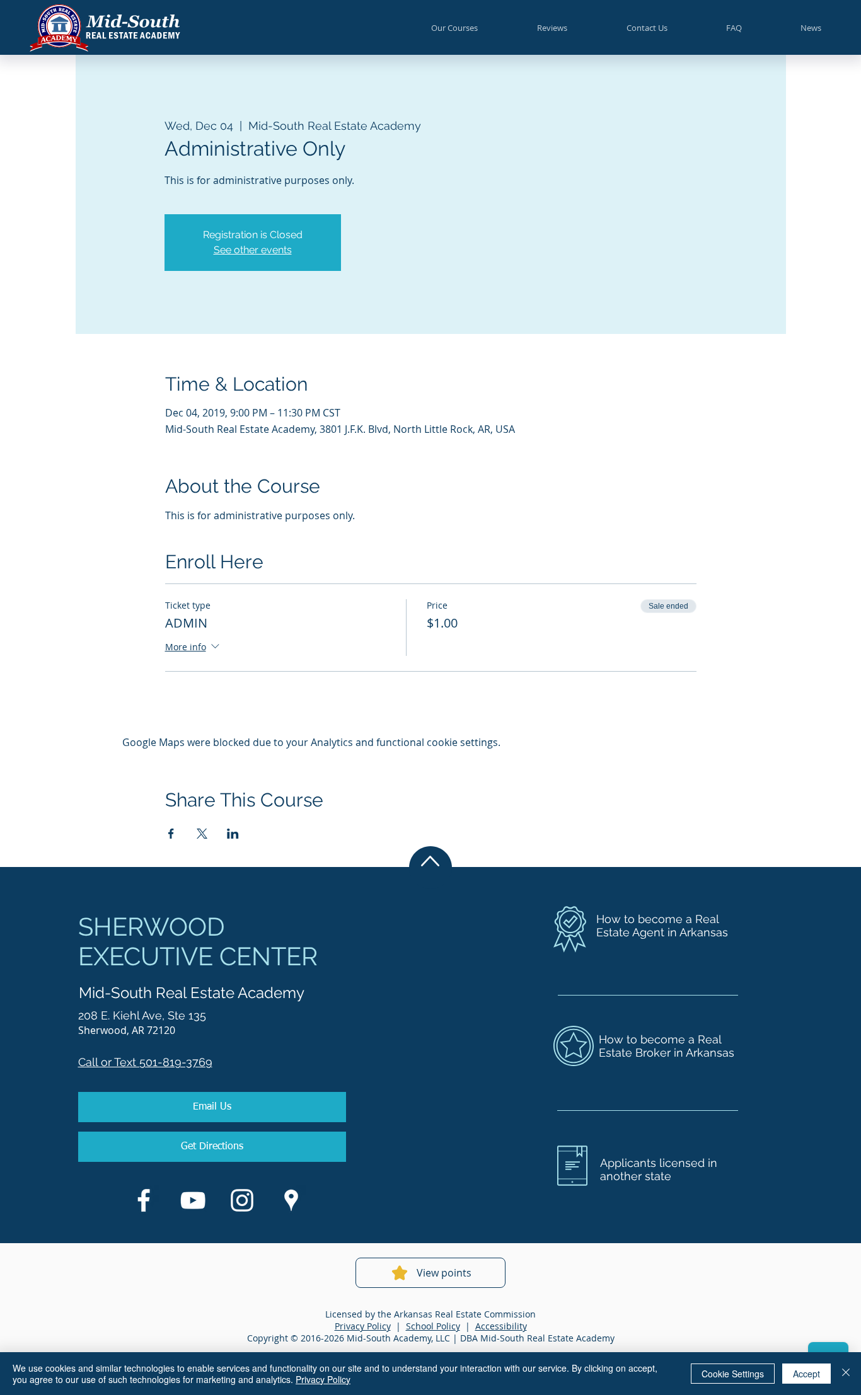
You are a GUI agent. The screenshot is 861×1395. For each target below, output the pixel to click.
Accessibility (501, 1326)
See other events (253, 250)
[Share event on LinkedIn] (233, 834)
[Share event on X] (202, 834)
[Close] (845, 1373)
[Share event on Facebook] (171, 834)
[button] (454, 28)
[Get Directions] (291, 1200)
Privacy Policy (363, 1326)
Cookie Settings (733, 1373)
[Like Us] (144, 1200)
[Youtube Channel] (193, 1200)
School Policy (433, 1326)
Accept (806, 1373)
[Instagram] (242, 1200)
